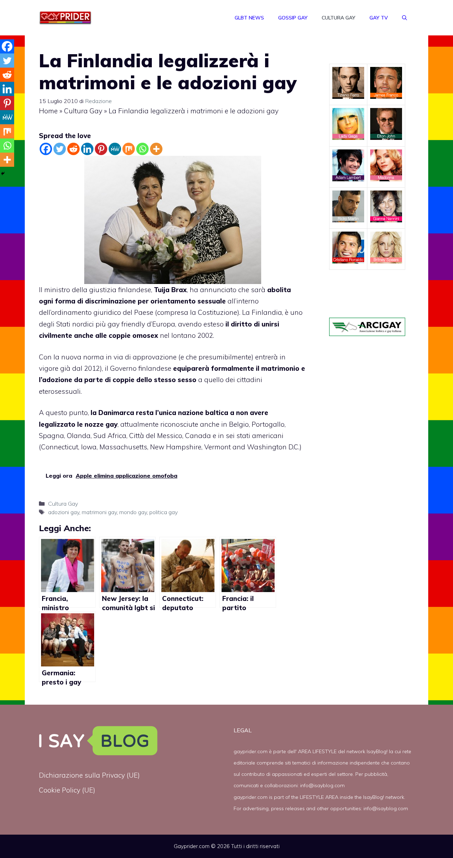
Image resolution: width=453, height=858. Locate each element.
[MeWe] (115, 149)
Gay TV (378, 18)
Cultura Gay (338, 18)
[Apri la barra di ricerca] (404, 17)
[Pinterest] (101, 149)
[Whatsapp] (142, 149)
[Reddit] (73, 149)
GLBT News (249, 18)
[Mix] (128, 149)
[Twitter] (59, 149)
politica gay (163, 512)
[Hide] (3, 173)
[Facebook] (46, 149)
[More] (156, 149)
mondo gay (133, 512)
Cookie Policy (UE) (67, 790)
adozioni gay (63, 512)
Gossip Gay (293, 18)
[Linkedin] (87, 149)
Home (48, 111)
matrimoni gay (99, 512)
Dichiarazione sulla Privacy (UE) (89, 775)
